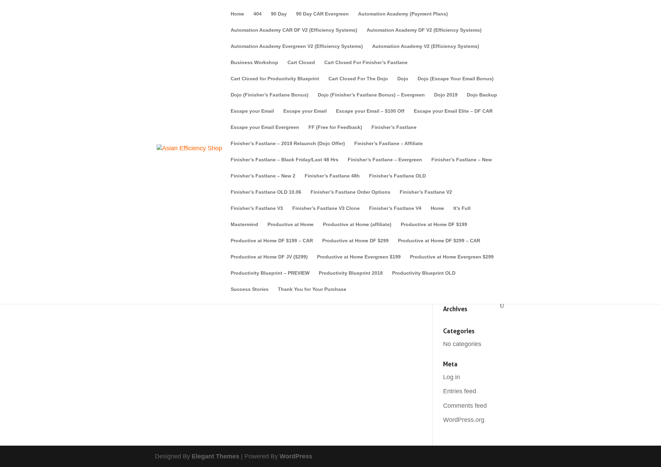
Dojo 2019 (446, 95)
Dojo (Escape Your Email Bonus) (456, 78)
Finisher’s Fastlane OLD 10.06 (266, 192)
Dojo (402, 78)
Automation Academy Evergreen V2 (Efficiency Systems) (297, 46)
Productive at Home (290, 224)
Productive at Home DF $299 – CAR (439, 240)
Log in (451, 377)
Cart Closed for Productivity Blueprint (275, 78)
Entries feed (459, 391)
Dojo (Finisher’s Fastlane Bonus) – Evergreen (371, 95)
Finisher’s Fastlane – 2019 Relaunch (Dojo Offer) (288, 143)
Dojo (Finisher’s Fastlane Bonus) (269, 95)
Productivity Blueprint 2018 (351, 273)
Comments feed (465, 405)
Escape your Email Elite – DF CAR (453, 111)
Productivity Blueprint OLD (423, 273)
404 (257, 14)
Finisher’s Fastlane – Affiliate (388, 143)
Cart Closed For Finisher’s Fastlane (366, 62)
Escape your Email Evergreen (265, 127)
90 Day (279, 14)
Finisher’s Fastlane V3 (257, 208)
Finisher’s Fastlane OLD (397, 176)
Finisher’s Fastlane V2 (426, 192)
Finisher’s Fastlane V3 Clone (326, 208)
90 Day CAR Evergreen (322, 14)
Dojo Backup (482, 95)
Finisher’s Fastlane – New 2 (263, 176)
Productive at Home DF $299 (355, 240)
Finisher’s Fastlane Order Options (350, 192)
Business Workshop (254, 62)
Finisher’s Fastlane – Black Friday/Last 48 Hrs (284, 159)
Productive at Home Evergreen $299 (452, 257)
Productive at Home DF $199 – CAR (272, 240)
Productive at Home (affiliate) (357, 224)
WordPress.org (463, 419)
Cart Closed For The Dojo (358, 78)
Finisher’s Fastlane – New (461, 159)
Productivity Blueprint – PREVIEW (270, 273)
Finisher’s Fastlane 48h (332, 176)
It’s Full (462, 208)
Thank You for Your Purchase (312, 289)
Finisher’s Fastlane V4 (395, 208)
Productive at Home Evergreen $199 (359, 257)
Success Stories (250, 289)
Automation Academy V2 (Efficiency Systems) (425, 46)
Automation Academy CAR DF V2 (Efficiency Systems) (294, 30)
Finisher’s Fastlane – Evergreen (385, 159)
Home (237, 14)
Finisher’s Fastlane (394, 127)
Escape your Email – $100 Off (370, 111)
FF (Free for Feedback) (335, 127)
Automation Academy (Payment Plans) (403, 14)
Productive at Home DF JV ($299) (269, 257)
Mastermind (244, 224)
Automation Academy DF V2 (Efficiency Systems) (424, 30)
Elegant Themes (215, 456)
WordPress (296, 456)
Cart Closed (301, 62)
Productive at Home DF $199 (434, 224)
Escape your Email (252, 111)
